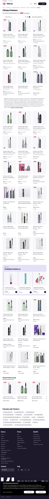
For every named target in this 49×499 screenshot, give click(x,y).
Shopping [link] (9, 7)
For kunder (5, 0)
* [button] (38, 41)
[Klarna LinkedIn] (22, 469)
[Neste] (43, 282)
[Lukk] (46, 482)
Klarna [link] (4, 7)
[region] (24, 488)
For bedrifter (10, 0)
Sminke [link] (28, 7)
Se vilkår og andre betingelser (16, 107)
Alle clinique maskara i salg (8, 379)
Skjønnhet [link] (23, 7)
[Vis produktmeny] (45, 10)
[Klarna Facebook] (18, 469)
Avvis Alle (29, 492)
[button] (35, 3)
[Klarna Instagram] (28, 469)
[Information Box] (11, 17)
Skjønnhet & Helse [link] (16, 7)
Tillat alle (40, 492)
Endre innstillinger (7, 492)
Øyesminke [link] (33, 7)
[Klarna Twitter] (25, 469)
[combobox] (37, 17)
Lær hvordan (26, 13)
